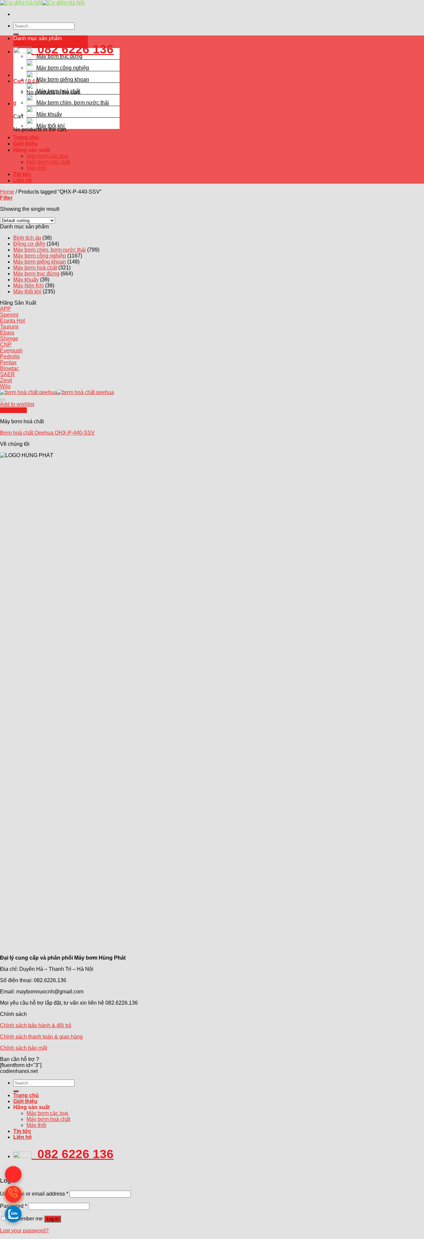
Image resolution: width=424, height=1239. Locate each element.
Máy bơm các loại (47, 156)
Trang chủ (26, 137)
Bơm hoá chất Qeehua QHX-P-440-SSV (47, 433)
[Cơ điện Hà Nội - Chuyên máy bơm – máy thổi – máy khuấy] (42, 3)
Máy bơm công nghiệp (62, 68)
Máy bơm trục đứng (59, 56)
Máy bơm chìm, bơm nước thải (72, 102)
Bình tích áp (27, 238)
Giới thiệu (25, 144)
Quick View (13, 410)
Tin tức (22, 174)
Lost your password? (24, 1230)
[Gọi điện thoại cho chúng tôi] (13, 1194)
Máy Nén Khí (28, 285)
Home (7, 192)
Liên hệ (22, 180)
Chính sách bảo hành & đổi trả (35, 1025)
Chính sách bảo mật (23, 1048)
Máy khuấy (49, 114)
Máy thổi (36, 168)
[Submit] (16, 34)
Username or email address (34, 1194)
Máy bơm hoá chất (58, 91)
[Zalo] (13, 1214)
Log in (52, 1218)
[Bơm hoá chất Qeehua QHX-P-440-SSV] (57, 392)
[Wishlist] (2, 400)
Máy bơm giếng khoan (62, 79)
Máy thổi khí (50, 126)
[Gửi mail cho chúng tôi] (13, 1174)
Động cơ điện (29, 244)
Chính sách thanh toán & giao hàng (41, 1036)
